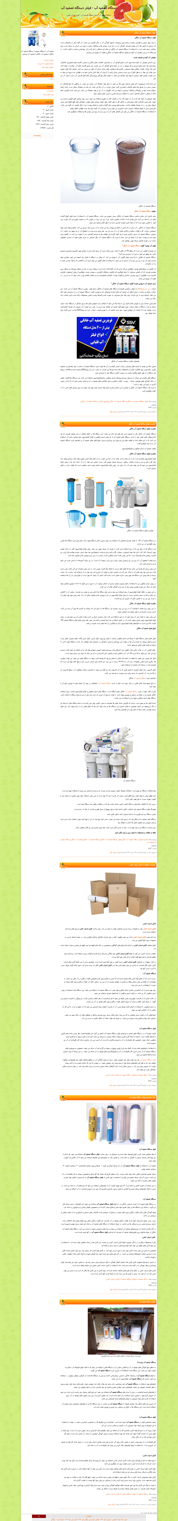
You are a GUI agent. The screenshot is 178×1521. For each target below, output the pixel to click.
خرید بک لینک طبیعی (119, 1519)
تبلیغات (89, 1516)
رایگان (53, 1519)
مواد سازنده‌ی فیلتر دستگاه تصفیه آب (142, 1097)
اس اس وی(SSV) (144, 289)
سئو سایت (60, 1519)
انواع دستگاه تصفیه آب (147, 1302)
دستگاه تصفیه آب (140, 678)
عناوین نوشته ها (48, 67)
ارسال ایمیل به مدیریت (45, 63)
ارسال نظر (113, 411)
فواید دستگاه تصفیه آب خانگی (144, 33)
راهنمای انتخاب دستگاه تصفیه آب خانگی (95, 401)
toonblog (37, 135)
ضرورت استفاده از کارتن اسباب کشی (142, 865)
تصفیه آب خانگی (76, 839)
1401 (52, 79)
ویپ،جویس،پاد (48, 94)
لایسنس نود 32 (71, 1519)
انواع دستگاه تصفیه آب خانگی (110, 839)
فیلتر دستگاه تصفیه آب (148, 1060)
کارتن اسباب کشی (149, 929)
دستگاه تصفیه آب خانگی (142, 211)
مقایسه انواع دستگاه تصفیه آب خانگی (142, 424)
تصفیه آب (150, 842)
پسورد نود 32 (105, 1519)
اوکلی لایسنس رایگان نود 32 (89, 1519)
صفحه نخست (49, 60)
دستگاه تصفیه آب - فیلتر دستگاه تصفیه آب (89, 8)
